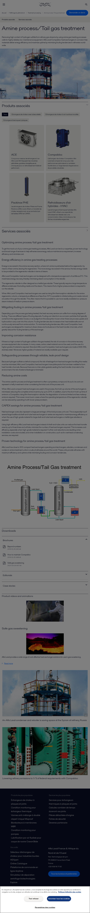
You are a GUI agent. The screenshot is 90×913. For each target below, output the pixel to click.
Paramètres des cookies (45, 907)
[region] (45, 899)
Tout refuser (34, 898)
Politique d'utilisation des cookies (69, 892)
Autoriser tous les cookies (59, 898)
